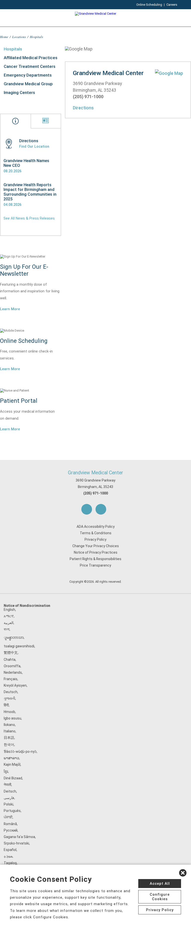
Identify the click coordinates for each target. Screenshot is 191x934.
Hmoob (9, 712)
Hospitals (13, 48)
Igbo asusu (12, 718)
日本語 (9, 738)
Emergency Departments (28, 75)
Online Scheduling (149, 4)
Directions (83, 107)
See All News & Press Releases (29, 218)
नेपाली (7, 785)
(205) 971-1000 (95, 493)
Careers (171, 4)
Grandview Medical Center (95, 473)
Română (10, 824)
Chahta (9, 660)
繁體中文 (11, 653)
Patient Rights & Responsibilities (95, 559)
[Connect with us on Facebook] (86, 509)
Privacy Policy (95, 539)
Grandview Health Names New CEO (26, 163)
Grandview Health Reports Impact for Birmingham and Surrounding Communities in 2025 (29, 191)
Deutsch (10, 692)
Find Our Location (34, 146)
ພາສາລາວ (11, 758)
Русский (10, 830)
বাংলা (6, 629)
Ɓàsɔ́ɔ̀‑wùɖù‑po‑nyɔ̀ (20, 752)
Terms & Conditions (95, 533)
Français (10, 679)
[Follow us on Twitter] (101, 509)
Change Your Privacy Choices (95, 546)
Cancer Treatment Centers (29, 66)
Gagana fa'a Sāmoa (19, 837)
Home (4, 36)
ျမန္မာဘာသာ (14, 637)
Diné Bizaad (13, 778)
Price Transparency (95, 565)
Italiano (9, 731)
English (9, 610)
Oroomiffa (12, 666)
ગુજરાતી (9, 698)
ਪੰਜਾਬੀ (8, 817)
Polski (8, 804)
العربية (8, 623)
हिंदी (6, 705)
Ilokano (9, 725)
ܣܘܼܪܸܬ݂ (8, 856)
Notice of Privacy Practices (95, 552)
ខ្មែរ (6, 771)
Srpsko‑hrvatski (16, 843)
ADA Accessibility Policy (96, 527)
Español (10, 850)
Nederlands (13, 672)
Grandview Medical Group (28, 83)
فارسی (9, 798)
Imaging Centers (19, 92)
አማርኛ (9, 616)
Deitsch (10, 791)
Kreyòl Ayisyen (15, 685)
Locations (19, 36)
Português (12, 811)
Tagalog (10, 863)
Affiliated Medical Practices (30, 57)
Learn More (10, 309)
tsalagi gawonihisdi (19, 646)
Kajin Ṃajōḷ (12, 764)
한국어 (9, 745)
